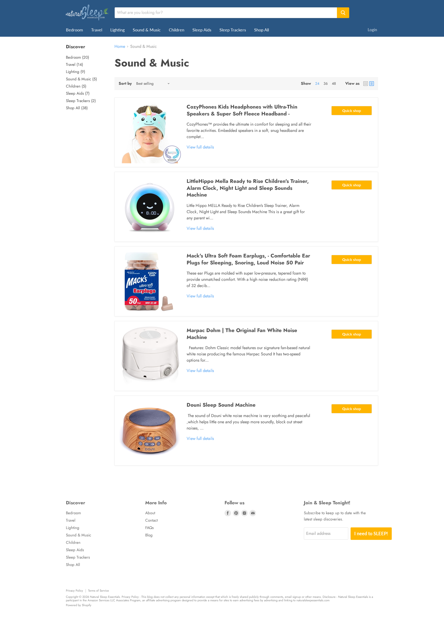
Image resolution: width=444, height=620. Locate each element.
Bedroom (74, 29)
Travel (96, 29)
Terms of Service (98, 590)
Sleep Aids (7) (77, 93)
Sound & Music (147, 29)
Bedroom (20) (77, 57)
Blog (149, 535)
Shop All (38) (77, 108)
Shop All (261, 29)
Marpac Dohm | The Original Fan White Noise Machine (242, 334)
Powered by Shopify (78, 605)
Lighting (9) (75, 71)
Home (119, 46)
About (150, 513)
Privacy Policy (74, 590)
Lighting (117, 29)
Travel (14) (74, 64)
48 (334, 83)
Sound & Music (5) (81, 79)
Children (176, 29)
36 (326, 83)
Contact (151, 520)
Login (372, 29)
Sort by (125, 83)
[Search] (343, 12)
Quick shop (351, 110)
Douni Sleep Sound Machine (221, 404)
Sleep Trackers (232, 29)
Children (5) (76, 86)
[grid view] (365, 83)
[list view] (371, 83)
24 (317, 83)
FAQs (149, 527)
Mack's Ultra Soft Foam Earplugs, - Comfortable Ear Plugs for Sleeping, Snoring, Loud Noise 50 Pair (248, 259)
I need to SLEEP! (371, 533)
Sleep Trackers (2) (81, 100)
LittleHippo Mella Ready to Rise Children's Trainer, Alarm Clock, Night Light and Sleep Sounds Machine (248, 187)
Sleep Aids (201, 29)
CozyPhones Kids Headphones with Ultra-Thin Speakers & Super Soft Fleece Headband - (242, 110)
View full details (200, 147)
